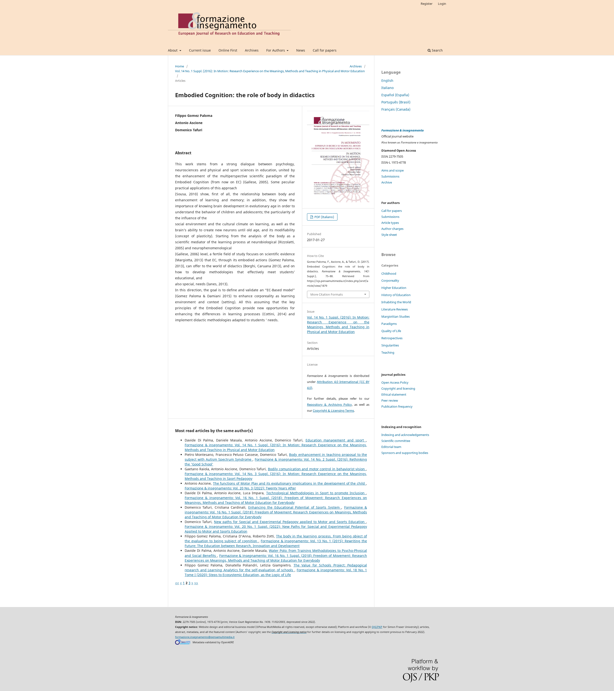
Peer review (389, 400)
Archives (252, 50)
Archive (386, 182)
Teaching (387, 352)
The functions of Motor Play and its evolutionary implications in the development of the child (289, 483)
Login (442, 3)
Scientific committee (395, 441)
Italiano (387, 87)
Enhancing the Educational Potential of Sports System (294, 507)
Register (426, 3)
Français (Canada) (395, 109)
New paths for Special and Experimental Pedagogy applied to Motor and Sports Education (290, 521)
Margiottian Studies (395, 316)
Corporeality (390, 280)
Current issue (200, 50)
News (300, 50)
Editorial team (391, 447)
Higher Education (393, 288)
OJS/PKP (377, 627)
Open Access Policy (394, 382)
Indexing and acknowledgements (405, 435)
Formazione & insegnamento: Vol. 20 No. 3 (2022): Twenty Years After (240, 488)
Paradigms (389, 324)
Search (437, 50)
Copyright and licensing (398, 388)
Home (179, 66)
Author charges (392, 228)
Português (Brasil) (395, 102)
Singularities (390, 345)
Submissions (390, 176)
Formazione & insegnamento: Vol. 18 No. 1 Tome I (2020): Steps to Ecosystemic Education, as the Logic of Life (276, 572)
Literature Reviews (394, 309)
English (387, 80)
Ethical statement (393, 394)
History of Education (396, 295)
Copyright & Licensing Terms (333, 410)
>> (196, 583)
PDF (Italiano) (324, 217)
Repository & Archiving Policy (329, 404)
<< (177, 583)
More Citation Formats (326, 294)
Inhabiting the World (396, 302)
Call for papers (325, 50)
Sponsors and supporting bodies (404, 453)
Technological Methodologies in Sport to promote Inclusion (316, 493)
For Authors (276, 50)
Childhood (388, 273)
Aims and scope (392, 170)
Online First (227, 50)
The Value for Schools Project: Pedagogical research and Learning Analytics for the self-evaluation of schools (276, 567)
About (173, 50)
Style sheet (389, 234)
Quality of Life (391, 331)
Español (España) (395, 95)
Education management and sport (336, 440)
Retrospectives (391, 338)
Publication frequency (397, 406)
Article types (390, 222)
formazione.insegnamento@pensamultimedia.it (205, 637)
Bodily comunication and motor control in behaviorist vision (317, 469)
